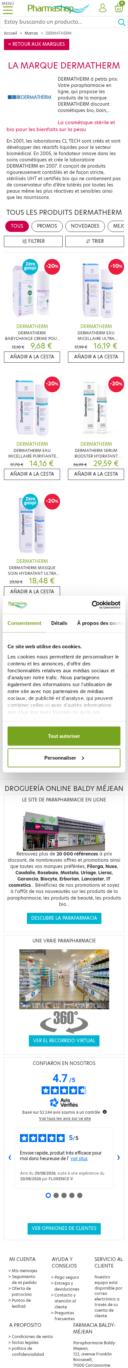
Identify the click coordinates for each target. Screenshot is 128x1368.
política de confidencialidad (28, 1351)
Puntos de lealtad (21, 1303)
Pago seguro (66, 1277)
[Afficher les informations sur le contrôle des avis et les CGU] (104, 1111)
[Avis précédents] (9, 1158)
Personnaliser (60, 757)
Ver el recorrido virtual (64, 1041)
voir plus (79, 1158)
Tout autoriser (64, 736)
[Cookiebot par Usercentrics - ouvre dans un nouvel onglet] (92, 604)
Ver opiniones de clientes (64, 1228)
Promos (47, 226)
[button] (102, 8)
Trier (97, 241)
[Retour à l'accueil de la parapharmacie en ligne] (58, 8)
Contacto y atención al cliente (65, 1301)
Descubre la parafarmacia (64, 918)
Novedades (85, 226)
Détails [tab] (59, 623)
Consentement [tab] (24, 623)
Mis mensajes (24, 1270)
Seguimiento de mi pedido (24, 1279)
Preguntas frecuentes (64, 1316)
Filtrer (36, 241)
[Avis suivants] (118, 1158)
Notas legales (25, 1342)
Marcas (31, 33)
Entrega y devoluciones (66, 1286)
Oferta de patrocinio (22, 1291)
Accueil (10, 33)
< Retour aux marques (36, 44)
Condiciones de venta (32, 1336)
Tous (17, 226)
